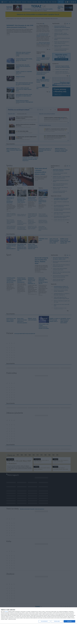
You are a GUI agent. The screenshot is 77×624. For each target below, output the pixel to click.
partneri (6, 611)
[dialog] (38, 615)
